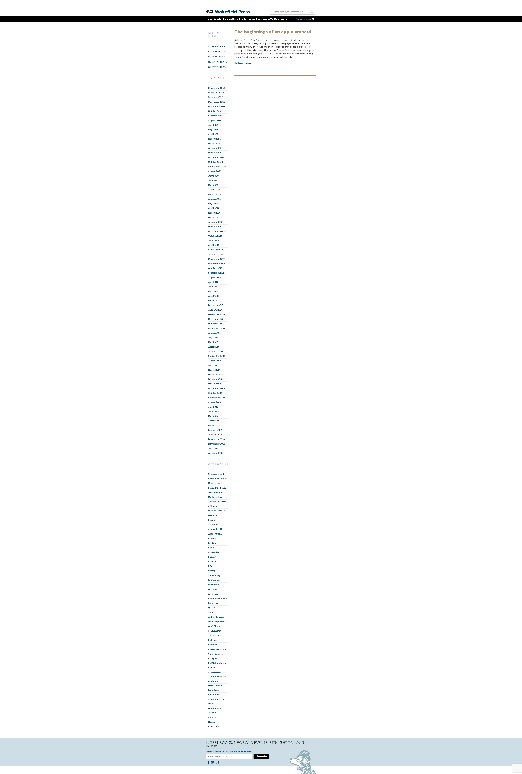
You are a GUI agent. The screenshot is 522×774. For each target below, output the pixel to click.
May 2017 (213, 291)
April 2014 (213, 421)
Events (242, 19)
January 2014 (215, 435)
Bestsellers (214, 695)
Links (211, 548)
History (212, 722)
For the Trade (255, 19)
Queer (211, 608)
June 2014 (213, 411)
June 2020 (213, 180)
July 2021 (213, 125)
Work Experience (217, 622)
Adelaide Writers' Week (217, 701)
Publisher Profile (217, 598)
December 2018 (216, 227)
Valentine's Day (216, 654)
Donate (217, 19)
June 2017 (213, 287)
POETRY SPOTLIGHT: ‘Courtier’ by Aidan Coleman (218, 52)
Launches (213, 603)
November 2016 (216, 319)
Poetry (211, 571)
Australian (214, 552)
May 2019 (213, 204)
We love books (216, 492)
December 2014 (216, 384)
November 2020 (216, 157)
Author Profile (216, 529)
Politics (212, 640)
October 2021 (215, 111)
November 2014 (216, 388)
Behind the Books (217, 488)
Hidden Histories (217, 511)
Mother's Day (215, 497)
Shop (225, 19)
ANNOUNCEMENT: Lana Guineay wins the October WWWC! (218, 46)
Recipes (212, 659)
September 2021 (217, 116)
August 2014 (214, 402)
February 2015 (215, 374)
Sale (210, 612)
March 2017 (214, 301)
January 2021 (215, 148)
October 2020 (215, 162)
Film (210, 566)
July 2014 (213, 407)
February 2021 (216, 143)
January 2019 (215, 222)
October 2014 (215, 393)
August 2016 (214, 333)
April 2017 (213, 296)
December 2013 (216, 439)
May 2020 (213, 185)
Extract (212, 557)
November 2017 (216, 264)
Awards (212, 717)
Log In (283, 19)
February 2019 (216, 217)
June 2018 (213, 240)
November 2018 (216, 231)
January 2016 (215, 351)
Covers (212, 538)
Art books (213, 525)
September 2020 (217, 167)
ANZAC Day (214, 635)
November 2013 (216, 444)
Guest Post (214, 726)
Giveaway (213, 589)
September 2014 (216, 398)
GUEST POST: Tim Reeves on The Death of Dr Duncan (218, 62)
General (212, 515)
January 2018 (215, 254)
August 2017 (214, 277)
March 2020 (214, 194)
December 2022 (216, 88)
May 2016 (213, 342)
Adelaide (213, 681)
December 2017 (216, 259)
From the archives (218, 479)
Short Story (214, 575)
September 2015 (216, 356)
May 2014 (213, 416)
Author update (216, 534)
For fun (212, 543)
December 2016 (216, 314)
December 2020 (216, 153)
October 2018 (215, 236)
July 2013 (213, 448)
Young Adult (214, 631)
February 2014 (215, 430)
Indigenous (214, 580)
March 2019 (214, 213)
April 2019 (214, 208)
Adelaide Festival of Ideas (217, 504)
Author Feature (216, 617)
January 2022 (215, 97)
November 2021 (216, 106)
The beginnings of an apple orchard (272, 32)
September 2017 (216, 273)
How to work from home (215, 688)
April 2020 (214, 190)
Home (209, 19)
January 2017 (215, 310)
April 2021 (214, 134)
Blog (276, 19)
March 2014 (214, 425)
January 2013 (215, 453)
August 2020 (214, 171)
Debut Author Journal (215, 710)
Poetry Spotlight (217, 649)
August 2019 (214, 199)
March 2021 (214, 139)
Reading (212, 561)
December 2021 (216, 102)
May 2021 (213, 130)
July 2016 (213, 338)
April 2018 (213, 245)
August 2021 (214, 120)
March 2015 (214, 370)
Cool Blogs (214, 626)
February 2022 (216, 93)
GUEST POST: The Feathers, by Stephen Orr (218, 67)
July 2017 (213, 282)
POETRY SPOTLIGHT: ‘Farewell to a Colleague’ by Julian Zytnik (218, 57)
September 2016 (217, 328)
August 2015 (214, 361)
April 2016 (214, 347)
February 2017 (215, 305)
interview (213, 594)
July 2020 (213, 176)
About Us (268, 19)
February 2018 (215, 250)
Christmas (213, 585)
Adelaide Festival (217, 676)
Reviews (212, 645)
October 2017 (215, 268)
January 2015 (215, 379)
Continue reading (242, 63)
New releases (215, 483)
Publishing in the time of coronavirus (217, 667)
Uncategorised (216, 474)
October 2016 (215, 324)
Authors (233, 19)
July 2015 (213, 365)
